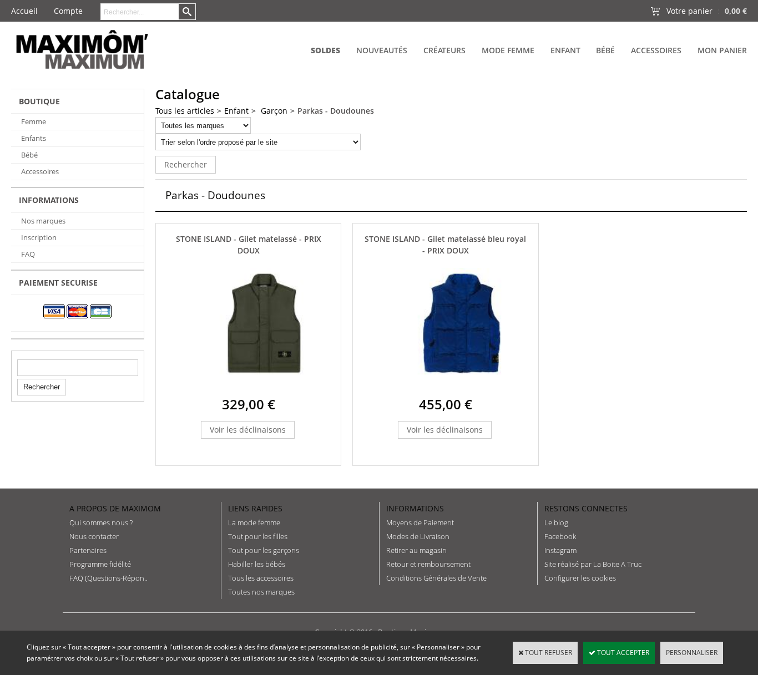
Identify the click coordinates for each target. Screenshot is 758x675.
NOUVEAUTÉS (381, 50)
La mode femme (254, 522)
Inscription (39, 237)
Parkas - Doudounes (335, 110)
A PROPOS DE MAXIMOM (115, 508)
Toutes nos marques (261, 592)
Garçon (273, 110)
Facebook (560, 536)
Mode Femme (508, 50)
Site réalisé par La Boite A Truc (592, 564)
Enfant (565, 50)
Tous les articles (184, 110)
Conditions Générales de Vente (436, 578)
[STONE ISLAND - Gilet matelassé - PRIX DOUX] (264, 387)
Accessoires (656, 50)
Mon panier (722, 50)
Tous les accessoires (261, 578)
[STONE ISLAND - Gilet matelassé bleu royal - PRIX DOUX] (461, 387)
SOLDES (325, 50)
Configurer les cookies (580, 578)
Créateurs (444, 50)
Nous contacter (94, 536)
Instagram (560, 550)
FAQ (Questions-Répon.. (108, 578)
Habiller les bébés (256, 564)
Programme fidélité (100, 564)
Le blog (556, 522)
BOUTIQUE (39, 101)
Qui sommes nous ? (101, 522)
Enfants (33, 138)
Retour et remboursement (428, 564)
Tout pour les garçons (263, 550)
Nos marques (43, 221)
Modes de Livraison (417, 536)
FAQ (28, 254)
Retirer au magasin (416, 550)
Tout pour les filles (257, 536)
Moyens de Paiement (420, 522)
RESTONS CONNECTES (586, 508)
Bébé (605, 50)
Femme (33, 121)
